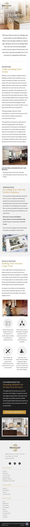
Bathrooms (5, 473)
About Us (5, 488)
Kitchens (5, 471)
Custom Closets (6, 475)
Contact (4, 492)
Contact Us (5, 511)
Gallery (4, 509)
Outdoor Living (6, 477)
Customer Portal (6, 494)
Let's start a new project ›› (14, 412)
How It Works (6, 490)
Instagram (5, 517)
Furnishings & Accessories (9, 480)
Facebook (5, 515)
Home (4, 501)
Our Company (6, 507)
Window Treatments (7, 478)
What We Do (6, 503)
